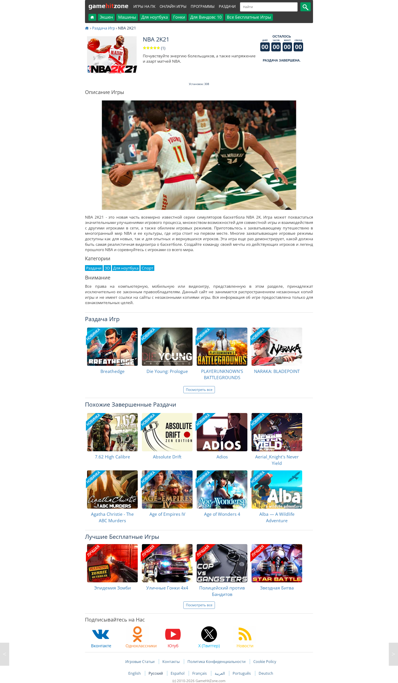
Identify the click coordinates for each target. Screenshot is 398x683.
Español (178, 673)
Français (200, 673)
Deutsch (266, 673)
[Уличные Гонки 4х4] (167, 563)
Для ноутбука (154, 17)
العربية (220, 673)
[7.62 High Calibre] (112, 432)
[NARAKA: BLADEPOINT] (277, 347)
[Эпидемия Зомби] (112, 563)
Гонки (179, 17)
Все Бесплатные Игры (249, 17)
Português (242, 673)
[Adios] (222, 432)
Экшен (106, 17)
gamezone (108, 5)
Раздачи (227, 6)
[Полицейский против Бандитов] (222, 563)
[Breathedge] (112, 347)
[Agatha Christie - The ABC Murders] (112, 489)
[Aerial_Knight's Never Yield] (277, 432)
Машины (127, 17)
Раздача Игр (103, 28)
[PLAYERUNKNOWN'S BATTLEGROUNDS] (222, 347)
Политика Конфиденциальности (216, 661)
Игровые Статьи (140, 661)
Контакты (171, 661)
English (135, 673)
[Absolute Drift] (167, 432)
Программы (203, 6)
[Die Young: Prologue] (167, 347)
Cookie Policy (264, 661)
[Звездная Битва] (277, 563)
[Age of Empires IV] (167, 489)
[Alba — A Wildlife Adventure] (277, 489)
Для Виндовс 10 (206, 17)
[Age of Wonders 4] (222, 489)
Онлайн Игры (173, 6)
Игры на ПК (144, 6)
